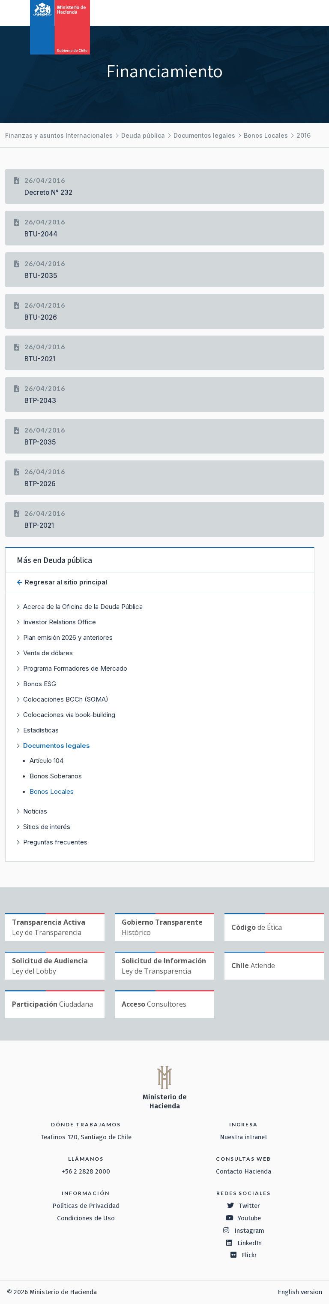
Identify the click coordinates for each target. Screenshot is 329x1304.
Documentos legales (204, 135)
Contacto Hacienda (243, 1171)
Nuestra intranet (243, 1137)
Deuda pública (143, 135)
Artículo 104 (46, 761)
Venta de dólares (48, 653)
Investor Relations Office (59, 622)
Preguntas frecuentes (55, 842)
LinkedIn (249, 1243)
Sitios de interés (46, 827)
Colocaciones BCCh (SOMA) (65, 699)
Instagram (249, 1230)
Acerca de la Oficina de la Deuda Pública (83, 606)
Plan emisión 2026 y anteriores (68, 637)
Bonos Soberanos (56, 776)
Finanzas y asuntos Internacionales (59, 135)
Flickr (249, 1255)
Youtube (249, 1218)
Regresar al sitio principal (65, 582)
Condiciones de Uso (86, 1218)
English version (300, 1292)
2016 (303, 135)
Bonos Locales (266, 135)
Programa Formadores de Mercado (75, 668)
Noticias (35, 811)
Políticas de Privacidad (86, 1206)
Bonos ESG (39, 684)
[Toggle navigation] (287, 12)
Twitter (249, 1206)
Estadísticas (41, 730)
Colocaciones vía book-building (69, 715)
